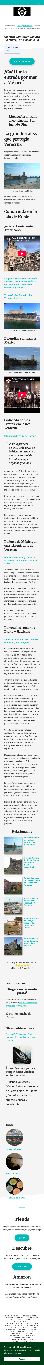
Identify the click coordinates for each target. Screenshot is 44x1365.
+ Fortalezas (22, 61)
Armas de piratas (13, 1173)
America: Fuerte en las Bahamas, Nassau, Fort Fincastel (31, 942)
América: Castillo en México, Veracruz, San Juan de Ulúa (31, 841)
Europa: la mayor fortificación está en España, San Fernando (32, 881)
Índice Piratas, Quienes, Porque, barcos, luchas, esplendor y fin (21, 1071)
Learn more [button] (17, 1353)
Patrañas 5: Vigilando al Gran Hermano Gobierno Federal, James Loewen (21, 1037)
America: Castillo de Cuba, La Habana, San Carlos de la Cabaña (31, 923)
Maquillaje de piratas (15, 1197)
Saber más (22, 1267)
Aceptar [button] (22, 1359)
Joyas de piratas (13, 1149)
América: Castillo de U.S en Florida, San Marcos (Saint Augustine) (32, 862)
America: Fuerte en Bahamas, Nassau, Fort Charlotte (31, 901)
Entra (22, 1238)
